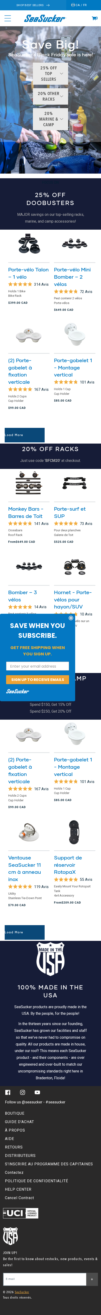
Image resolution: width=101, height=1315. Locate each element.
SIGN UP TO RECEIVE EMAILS (37, 679)
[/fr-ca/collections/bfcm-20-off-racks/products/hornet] (74, 566)
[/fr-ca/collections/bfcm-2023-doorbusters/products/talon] (29, 244)
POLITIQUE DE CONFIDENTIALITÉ (36, 1181)
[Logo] (45, 18)
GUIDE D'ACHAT (19, 1122)
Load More (14, 435)
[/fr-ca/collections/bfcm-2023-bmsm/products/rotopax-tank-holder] (74, 832)
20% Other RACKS (48, 96)
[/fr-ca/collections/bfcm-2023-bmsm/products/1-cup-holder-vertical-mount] (74, 734)
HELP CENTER (18, 1189)
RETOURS (14, 1147)
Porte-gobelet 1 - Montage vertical (73, 367)
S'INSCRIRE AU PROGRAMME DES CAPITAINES (49, 1164)
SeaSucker (22, 1292)
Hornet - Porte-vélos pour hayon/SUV (73, 599)
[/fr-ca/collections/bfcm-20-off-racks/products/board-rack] (74, 483)
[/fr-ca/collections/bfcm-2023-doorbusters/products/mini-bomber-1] (74, 244)
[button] (93, 18)
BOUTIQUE (14, 1113)
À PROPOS (15, 1130)
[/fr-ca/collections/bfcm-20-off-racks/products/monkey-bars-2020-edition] (29, 483)
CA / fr (81, 5)
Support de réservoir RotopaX (68, 864)
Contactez (14, 1172)
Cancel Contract (19, 1198)
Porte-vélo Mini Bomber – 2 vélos (72, 276)
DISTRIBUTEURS (20, 1155)
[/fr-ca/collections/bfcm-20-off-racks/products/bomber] (29, 566)
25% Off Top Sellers (48, 73)
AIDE (9, 1138)
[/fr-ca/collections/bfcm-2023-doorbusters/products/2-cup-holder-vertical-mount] (29, 334)
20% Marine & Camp (48, 119)
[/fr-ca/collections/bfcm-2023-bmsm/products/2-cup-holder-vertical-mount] (29, 734)
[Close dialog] (71, 618)
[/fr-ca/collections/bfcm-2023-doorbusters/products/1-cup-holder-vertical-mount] (74, 334)
